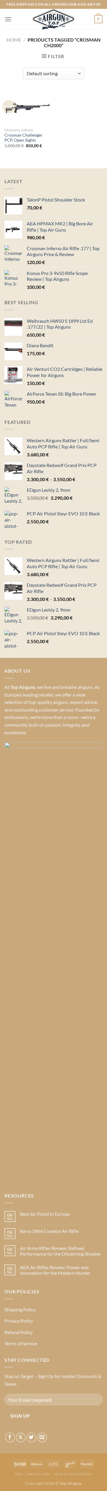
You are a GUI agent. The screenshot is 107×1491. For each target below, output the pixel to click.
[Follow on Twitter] (31, 1437)
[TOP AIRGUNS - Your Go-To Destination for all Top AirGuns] (53, 19)
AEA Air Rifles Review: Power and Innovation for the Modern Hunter (55, 1270)
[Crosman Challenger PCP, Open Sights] (27, 108)
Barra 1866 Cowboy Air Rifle (49, 1231)
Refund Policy (18, 1332)
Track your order (73, 1474)
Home (14, 39)
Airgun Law (38, 1474)
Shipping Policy (20, 1309)
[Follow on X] (21, 1437)
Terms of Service (20, 1343)
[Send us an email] (42, 1437)
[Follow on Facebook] (10, 1437)
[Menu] (8, 19)
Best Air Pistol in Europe (45, 1214)
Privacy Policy (18, 1320)
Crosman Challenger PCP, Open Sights (23, 138)
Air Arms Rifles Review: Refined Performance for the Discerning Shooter (60, 1250)
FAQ (19, 1474)
